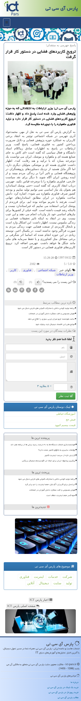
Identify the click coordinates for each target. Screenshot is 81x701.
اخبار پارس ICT (39, 599)
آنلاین (30, 583)
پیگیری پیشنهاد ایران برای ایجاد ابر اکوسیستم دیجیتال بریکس (48, 461)
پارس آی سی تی (61, 8)
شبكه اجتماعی (47, 270)
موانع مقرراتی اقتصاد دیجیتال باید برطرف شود (55, 324)
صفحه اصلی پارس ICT (21, 606)
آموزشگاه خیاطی (65, 413)
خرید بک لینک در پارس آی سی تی (63, 687)
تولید (69, 583)
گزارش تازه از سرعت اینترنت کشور (59, 455)
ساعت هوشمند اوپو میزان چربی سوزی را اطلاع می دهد (51, 319)
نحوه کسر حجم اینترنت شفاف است (60, 495)
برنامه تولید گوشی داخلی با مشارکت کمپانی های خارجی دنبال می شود (46, 308)
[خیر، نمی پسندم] (20, 282)
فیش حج (70, 419)
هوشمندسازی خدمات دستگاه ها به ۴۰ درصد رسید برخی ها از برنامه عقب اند (43, 445)
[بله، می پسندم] (38, 282)
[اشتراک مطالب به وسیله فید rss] (8, 289)
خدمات (53, 576)
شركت (67, 576)
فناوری (27, 270)
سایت (57, 583)
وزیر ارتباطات (64, 274)
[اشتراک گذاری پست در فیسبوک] (35, 289)
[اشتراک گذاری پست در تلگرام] (42, 289)
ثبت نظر (64, 396)
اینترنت (39, 576)
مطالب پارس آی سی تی (68, 697)
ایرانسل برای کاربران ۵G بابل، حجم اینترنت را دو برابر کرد (50, 484)
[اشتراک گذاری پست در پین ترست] (22, 289)
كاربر (13, 270)
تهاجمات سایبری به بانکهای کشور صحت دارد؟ (56, 450)
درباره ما (75, 682)
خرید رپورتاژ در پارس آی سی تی (64, 692)
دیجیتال (44, 583)
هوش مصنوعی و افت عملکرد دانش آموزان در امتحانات (52, 314)
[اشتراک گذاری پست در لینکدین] (15, 289)
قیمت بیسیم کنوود (65, 425)
